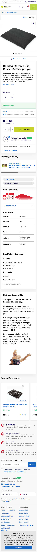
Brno (4, 114)
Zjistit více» (29, 544)
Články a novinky (25, 522)
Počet (5, 129)
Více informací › (8, 84)
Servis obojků (23, 513)
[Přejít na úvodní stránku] (6, 6)
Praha (5, 111)
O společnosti (5, 519)
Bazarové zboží (24, 516)
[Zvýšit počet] (9, 128)
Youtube (17, 499)
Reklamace (5, 513)
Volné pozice (5, 522)
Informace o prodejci (10, 150)
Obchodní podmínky (8, 525)
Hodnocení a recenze (26, 525)
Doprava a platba (7, 516)
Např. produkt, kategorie (14, 21)
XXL (11, 97)
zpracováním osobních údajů (14, 471)
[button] (19, 7)
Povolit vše (18, 547)
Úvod (2, 12)
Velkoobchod (23, 519)
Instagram (6, 501)
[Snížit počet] (9, 130)
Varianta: (6, 92)
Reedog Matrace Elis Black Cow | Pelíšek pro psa (15, 405)
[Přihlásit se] (23, 7)
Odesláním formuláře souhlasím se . (17, 470)
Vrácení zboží (23, 510)
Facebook (26, 499)
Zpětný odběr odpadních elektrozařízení (6, 530)
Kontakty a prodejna (8, 510)
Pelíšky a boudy (12, 12)
